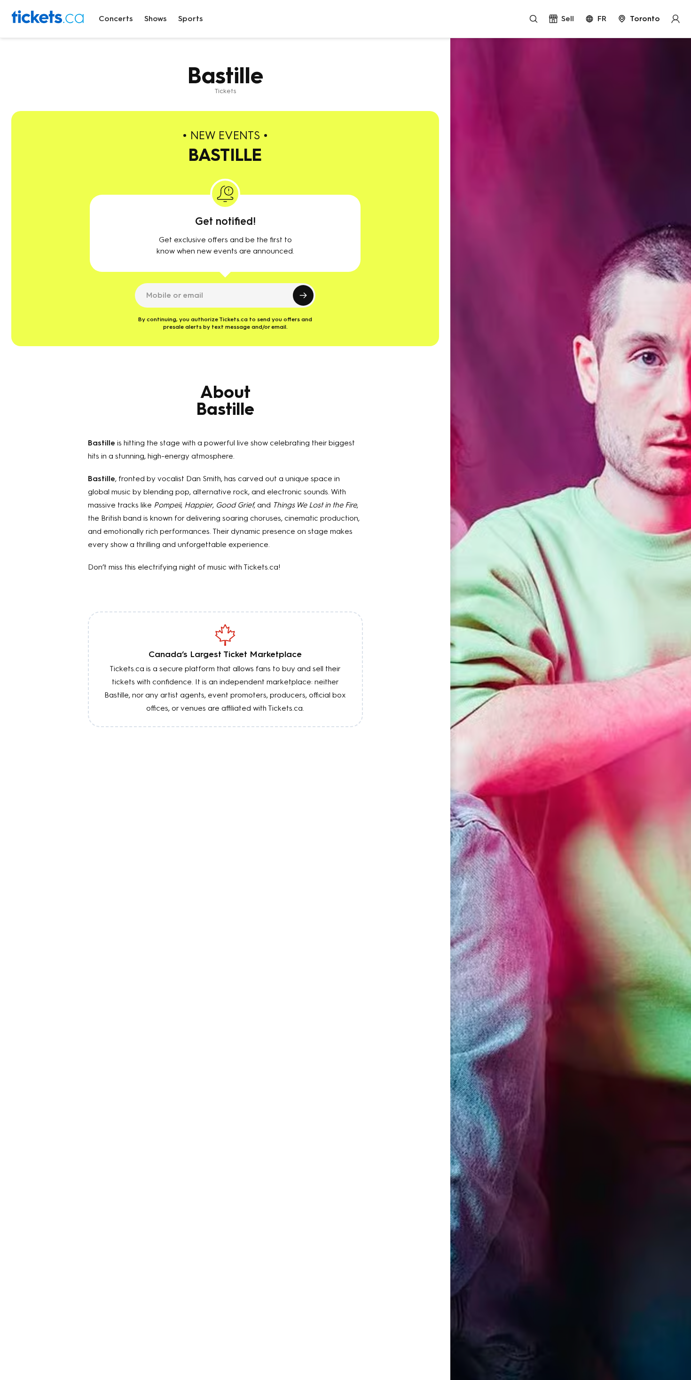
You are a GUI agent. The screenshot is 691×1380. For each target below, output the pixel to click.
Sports (190, 18)
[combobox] (639, 18)
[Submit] (303, 295)
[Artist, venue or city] (533, 18)
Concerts (116, 18)
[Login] (675, 18)
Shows (155, 18)
